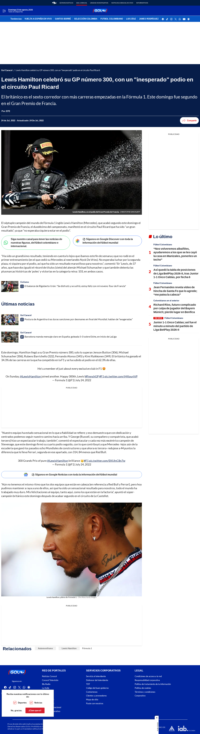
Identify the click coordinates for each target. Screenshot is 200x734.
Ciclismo (24, 282)
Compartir (192, 120)
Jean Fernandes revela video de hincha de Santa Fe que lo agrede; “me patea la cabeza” (175, 290)
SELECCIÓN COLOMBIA (85, 19)
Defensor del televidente (97, 680)
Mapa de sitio (92, 700)
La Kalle (45, 688)
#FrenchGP (92, 376)
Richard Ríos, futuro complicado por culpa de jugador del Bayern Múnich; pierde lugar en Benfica (174, 308)
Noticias (38, 702)
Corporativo (140, 696)
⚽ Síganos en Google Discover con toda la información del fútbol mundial (107, 240)
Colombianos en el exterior (166, 300)
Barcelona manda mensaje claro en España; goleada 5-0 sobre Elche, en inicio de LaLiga (71, 336)
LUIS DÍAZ (131, 19)
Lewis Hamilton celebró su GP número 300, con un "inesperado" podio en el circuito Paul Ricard (58, 70)
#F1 (101, 376)
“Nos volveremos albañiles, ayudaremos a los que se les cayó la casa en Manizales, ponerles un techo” (175, 254)
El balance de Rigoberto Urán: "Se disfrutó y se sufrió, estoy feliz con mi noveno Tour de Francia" (75, 285)
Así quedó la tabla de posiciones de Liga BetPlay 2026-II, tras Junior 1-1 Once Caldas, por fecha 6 (175, 273)
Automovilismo (45, 648)
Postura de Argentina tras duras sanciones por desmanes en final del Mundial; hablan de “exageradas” (79, 319)
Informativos (142, 3)
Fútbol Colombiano (162, 244)
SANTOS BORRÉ (63, 19)
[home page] (54, 3)
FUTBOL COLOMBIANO (111, 19)
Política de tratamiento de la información (153, 684)
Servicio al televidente (96, 676)
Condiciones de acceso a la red (148, 676)
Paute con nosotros (94, 703)
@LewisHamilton (30, 376)
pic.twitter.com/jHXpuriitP (121, 376)
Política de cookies (143, 688)
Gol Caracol (81, 3)
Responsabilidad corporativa (147, 680)
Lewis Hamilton (69, 648)
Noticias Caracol (49, 676)
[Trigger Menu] (4, 10)
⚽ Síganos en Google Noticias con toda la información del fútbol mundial (74, 474)
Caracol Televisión (50, 680)
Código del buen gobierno (97, 688)
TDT (88, 684)
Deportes (22, 702)
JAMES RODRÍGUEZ (149, 19)
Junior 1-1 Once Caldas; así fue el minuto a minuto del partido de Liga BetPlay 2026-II (175, 326)
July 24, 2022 (83, 380)
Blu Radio (46, 684)
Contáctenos (92, 692)
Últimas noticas (66, 3)
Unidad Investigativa (99, 3)
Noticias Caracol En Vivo (122, 3)
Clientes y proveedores (96, 696)
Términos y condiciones (145, 692)
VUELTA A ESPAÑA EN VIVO (38, 19)
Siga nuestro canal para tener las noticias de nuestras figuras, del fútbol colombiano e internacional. (36, 242)
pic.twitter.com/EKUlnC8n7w (107, 460)
